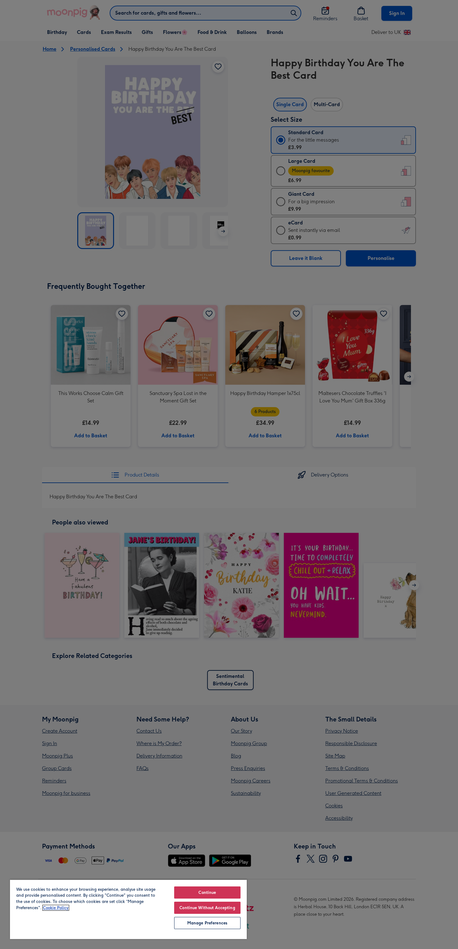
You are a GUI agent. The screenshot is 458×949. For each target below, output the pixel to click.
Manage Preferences (207, 923)
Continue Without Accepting (207, 907)
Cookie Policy (56, 907)
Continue (207, 892)
